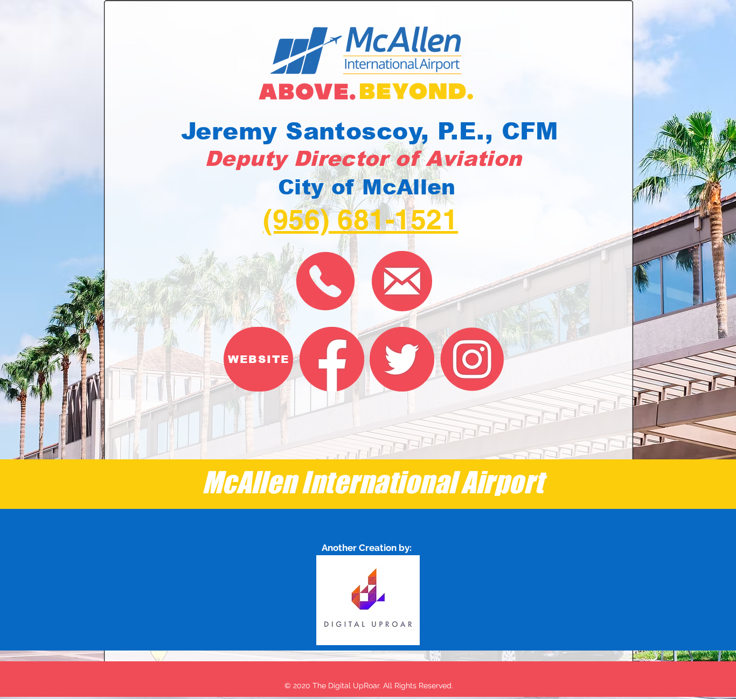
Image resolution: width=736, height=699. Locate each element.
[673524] (402, 359)
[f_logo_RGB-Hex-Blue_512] (332, 359)
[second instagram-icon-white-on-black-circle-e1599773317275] (472, 359)
